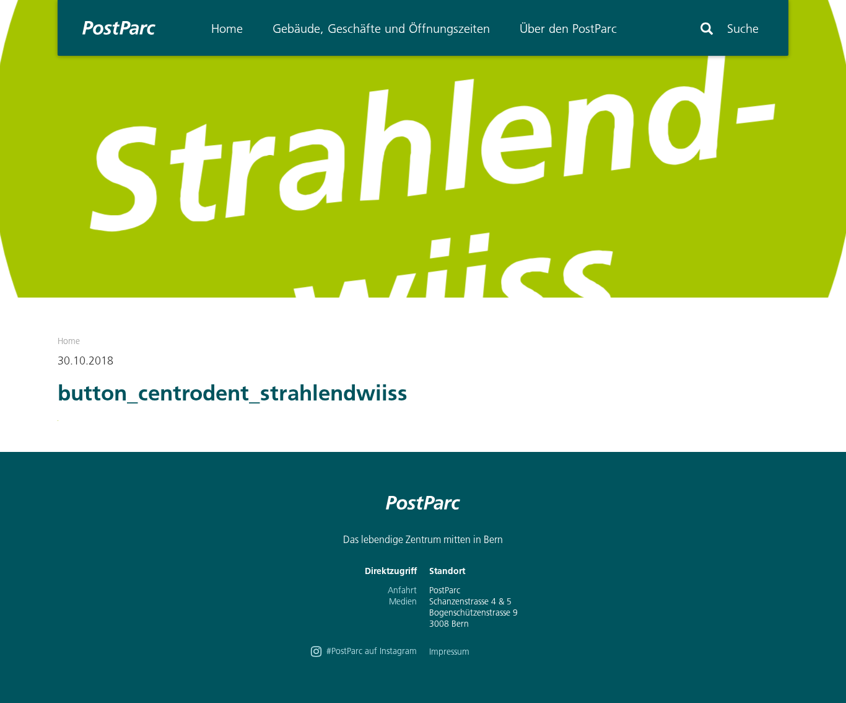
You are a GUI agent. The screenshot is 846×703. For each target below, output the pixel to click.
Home (227, 28)
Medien (403, 601)
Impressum (449, 651)
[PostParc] (113, 28)
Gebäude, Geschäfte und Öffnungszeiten (381, 28)
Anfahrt (402, 590)
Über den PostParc (568, 28)
